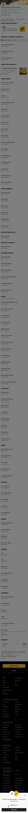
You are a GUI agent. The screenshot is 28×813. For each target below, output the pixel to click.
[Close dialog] (25, 795)
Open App (14, 809)
